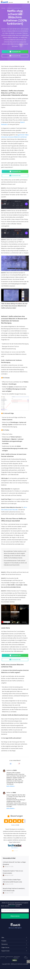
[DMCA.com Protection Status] (15, 960)
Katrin (15, 770)
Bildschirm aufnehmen (14, 8)
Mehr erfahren (10, 786)
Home (3, 8)
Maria (14, 792)
